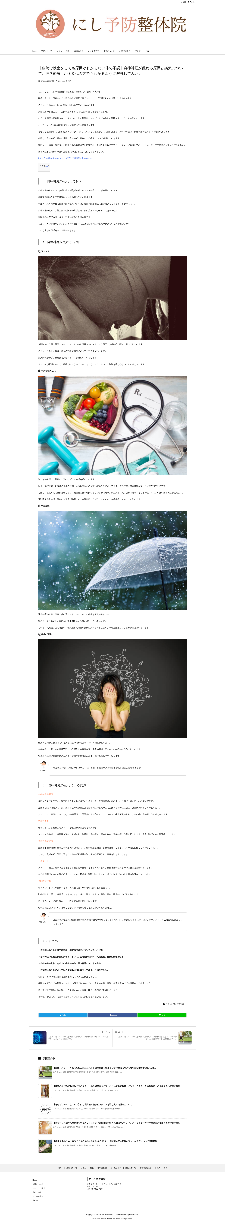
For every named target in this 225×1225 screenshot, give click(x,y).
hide (46, 166)
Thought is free (127, 1219)
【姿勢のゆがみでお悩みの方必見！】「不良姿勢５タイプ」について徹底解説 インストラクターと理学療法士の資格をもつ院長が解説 (116, 1086)
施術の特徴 (37, 1192)
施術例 (35, 1200)
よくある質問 (37, 1196)
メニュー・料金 (38, 1188)
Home (34, 1180)
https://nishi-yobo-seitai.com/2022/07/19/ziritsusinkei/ (65, 158)
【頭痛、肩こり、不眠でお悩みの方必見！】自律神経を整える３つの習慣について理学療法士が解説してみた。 (105, 1067)
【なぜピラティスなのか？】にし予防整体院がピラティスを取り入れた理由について (92, 1104)
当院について (37, 1184)
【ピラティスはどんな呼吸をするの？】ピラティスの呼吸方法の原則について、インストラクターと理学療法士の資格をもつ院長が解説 (116, 1122)
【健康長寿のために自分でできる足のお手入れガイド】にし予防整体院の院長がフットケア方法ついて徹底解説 (105, 1141)
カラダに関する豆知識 (175, 1004)
